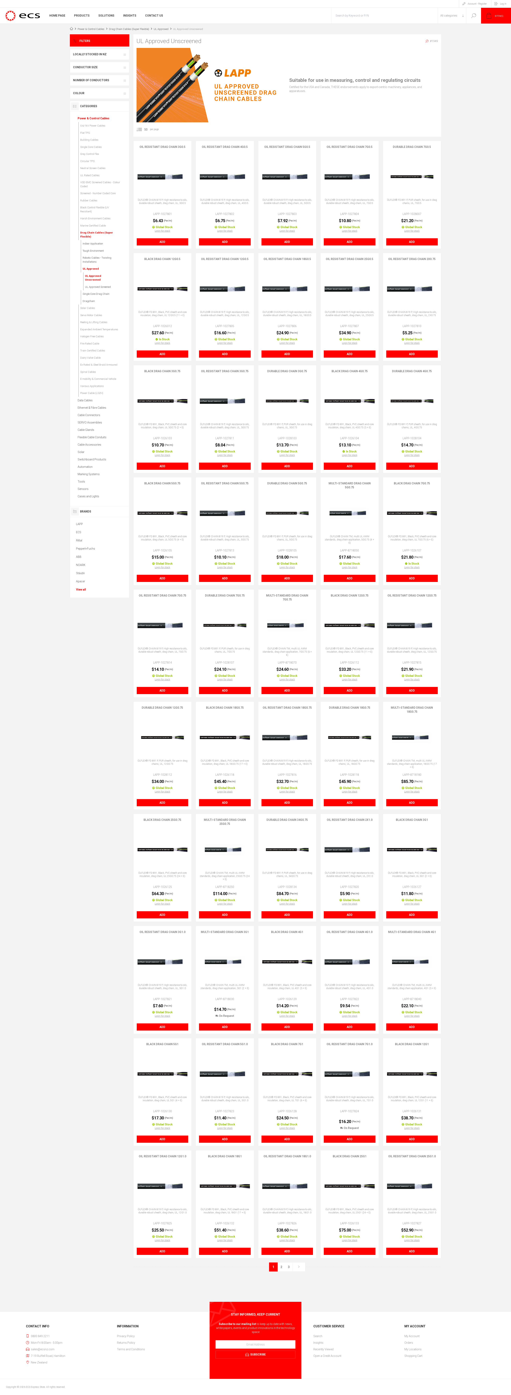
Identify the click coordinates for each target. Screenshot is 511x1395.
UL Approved (91, 268)
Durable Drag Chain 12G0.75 (162, 707)
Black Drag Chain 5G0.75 (162, 483)
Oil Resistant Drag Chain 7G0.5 (349, 146)
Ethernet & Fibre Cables (92, 407)
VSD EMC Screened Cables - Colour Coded (100, 184)
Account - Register (477, 3)
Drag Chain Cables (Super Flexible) (96, 234)
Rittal (79, 540)
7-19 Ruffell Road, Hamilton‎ (48, 1355)
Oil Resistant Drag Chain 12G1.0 (162, 1156)
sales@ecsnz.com (42, 1349)
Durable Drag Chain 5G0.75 (287, 483)
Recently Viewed (323, 1349)
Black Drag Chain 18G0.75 (225, 707)
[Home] (71, 29)
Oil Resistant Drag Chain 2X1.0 (349, 819)
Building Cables (89, 139)
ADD (162, 241)
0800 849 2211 (40, 1336)
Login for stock (162, 231)
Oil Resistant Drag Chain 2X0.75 (412, 259)
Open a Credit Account (327, 1355)
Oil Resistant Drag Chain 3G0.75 (225, 371)
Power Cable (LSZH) (91, 393)
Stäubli (80, 573)
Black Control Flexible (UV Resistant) (94, 209)
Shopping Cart (413, 1355)
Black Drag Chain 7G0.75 (412, 483)
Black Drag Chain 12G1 (412, 1044)
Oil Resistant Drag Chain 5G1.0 (225, 1044)
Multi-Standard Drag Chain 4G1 (412, 932)
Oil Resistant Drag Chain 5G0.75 (225, 483)
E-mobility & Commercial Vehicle (98, 378)
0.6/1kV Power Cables (92, 125)
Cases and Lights (88, 496)
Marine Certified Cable (93, 225)
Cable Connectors (89, 415)
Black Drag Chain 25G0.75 (162, 819)
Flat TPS (85, 132)
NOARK (80, 565)
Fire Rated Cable (89, 343)
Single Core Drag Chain (96, 293)
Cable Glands (86, 429)
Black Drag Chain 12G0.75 (349, 595)
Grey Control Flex (89, 153)
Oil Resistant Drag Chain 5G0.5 (287, 146)
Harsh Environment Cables (95, 218)
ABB (78, 556)
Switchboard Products (92, 459)
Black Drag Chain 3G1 (412, 819)
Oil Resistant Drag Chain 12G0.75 (412, 595)
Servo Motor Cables (91, 315)
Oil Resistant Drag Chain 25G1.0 (412, 1156)
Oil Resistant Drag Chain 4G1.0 (349, 932)
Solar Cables (87, 308)
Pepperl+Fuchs (85, 548)
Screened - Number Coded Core (98, 193)
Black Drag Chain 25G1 (349, 1156)
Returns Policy (126, 1342)
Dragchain (89, 301)
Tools (81, 481)
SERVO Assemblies (90, 422)
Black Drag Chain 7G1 (287, 1044)
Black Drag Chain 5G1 (162, 1044)
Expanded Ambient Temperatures (99, 329)
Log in (503, 3)
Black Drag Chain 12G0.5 (162, 259)
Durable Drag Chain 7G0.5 (412, 146)
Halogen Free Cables (92, 336)
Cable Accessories (89, 444)
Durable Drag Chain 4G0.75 (412, 371)
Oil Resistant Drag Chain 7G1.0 (349, 1044)
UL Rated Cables (90, 175)
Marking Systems (89, 474)
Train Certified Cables (92, 350)
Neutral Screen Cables (93, 168)
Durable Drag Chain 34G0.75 (287, 819)
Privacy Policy (126, 1336)
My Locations (413, 1349)
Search (473, 16)
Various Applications (92, 386)
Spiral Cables (88, 371)
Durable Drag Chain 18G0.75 (349, 707)
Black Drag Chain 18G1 (225, 1156)
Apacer (80, 581)
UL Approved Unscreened (93, 277)
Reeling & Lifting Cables (93, 322)
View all (81, 589)
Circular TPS (87, 161)
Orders (408, 1342)
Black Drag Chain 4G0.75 (350, 371)
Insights (318, 1342)
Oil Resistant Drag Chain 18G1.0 (287, 1156)
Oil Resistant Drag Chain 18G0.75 (287, 707)
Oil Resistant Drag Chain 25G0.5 (349, 259)
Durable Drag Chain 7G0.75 (225, 595)
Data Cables (85, 400)
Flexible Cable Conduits (92, 437)
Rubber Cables (88, 200)
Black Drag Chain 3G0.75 (162, 371)
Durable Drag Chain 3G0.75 (287, 371)
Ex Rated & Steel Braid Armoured (98, 364)
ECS (78, 532)
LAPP (79, 524)
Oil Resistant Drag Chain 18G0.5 (287, 259)
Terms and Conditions (131, 1349)
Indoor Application (93, 243)
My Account (412, 1336)
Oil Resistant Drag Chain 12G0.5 (225, 259)
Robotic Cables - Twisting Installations (97, 259)
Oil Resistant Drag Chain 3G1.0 (162, 932)
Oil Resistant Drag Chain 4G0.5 (225, 146)
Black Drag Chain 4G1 (287, 932)
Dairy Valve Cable (90, 357)
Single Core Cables (91, 146)
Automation (85, 466)
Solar (81, 452)
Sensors (83, 489)
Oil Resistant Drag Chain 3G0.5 (162, 146)
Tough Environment (93, 250)
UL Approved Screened (98, 286)
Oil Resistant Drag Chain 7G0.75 (162, 595)
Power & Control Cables (93, 118)
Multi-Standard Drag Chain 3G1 (225, 932)
